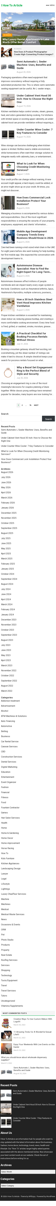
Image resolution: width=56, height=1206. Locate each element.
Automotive (6, 726)
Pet (2, 934)
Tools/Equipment (9, 980)
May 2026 (6, 487)
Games (4, 812)
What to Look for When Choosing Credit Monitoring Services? (33, 167)
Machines (5, 904)
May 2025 (6, 548)
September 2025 (9, 528)
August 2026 (7, 472)
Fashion (5, 787)
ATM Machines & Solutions (14, 716)
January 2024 (7, 614)
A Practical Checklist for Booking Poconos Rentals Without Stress (32, 336)
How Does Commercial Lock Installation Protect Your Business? (33, 201)
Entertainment (7, 777)
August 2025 (7, 533)
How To (4, 853)
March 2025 (6, 558)
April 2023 (6, 660)
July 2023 (5, 645)
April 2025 (6, 553)
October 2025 (7, 523)
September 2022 (9, 680)
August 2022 (7, 685)
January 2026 (7, 507)
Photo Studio (7, 939)
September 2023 (9, 635)
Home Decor (7, 838)
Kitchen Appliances (10, 863)
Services (5, 965)
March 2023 (6, 665)
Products (5, 945)
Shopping (5, 970)
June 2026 (6, 482)
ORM (3, 929)
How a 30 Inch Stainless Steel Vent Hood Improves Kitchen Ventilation (34, 302)
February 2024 (8, 609)
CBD (3, 751)
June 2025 (6, 543)
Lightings (5, 889)
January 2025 (7, 569)
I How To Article (11, 5)
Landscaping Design (11, 868)
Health (4, 823)
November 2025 (8, 518)
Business (7, 35)
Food (3, 802)
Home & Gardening (10, 833)
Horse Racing (7, 848)
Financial (5, 792)
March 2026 (6, 497)
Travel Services (8, 990)
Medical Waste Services (12, 914)
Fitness (4, 797)
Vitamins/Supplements (12, 1006)
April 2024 (6, 599)
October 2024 (7, 574)
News (4, 919)
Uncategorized (8, 1001)
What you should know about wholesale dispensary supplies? (24, 1058)
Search (4, 414)
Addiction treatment (10, 701)
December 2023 (8, 619)
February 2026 (8, 502)
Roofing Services (9, 960)
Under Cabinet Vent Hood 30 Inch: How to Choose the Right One (35, 99)
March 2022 (6, 691)
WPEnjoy (32, 1196)
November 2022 (8, 670)
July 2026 (5, 477)
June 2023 (6, 650)
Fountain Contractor (10, 807)
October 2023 (7, 630)
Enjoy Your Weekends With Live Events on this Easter (34, 1045)
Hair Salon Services (10, 818)
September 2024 (9, 579)
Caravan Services (9, 746)
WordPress (50, 1196)
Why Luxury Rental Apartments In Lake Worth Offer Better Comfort (25, 41)
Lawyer (4, 873)
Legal (3, 878)
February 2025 (8, 563)
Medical (5, 909)
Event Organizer (8, 782)
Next (36, 405)
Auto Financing (8, 721)
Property (5, 950)
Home (4, 828)
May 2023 (6, 655)
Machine (5, 899)
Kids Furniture (7, 858)
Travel (4, 985)
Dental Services (8, 761)
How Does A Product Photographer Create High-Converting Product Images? (33, 53)
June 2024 (6, 594)
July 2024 (5, 589)
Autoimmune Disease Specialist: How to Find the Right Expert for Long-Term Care (33, 270)
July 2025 (5, 538)
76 (30, 405)
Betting (4, 731)
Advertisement (8, 706)
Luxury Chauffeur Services (13, 894)
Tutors (4, 995)
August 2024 (7, 584)
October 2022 (7, 675)
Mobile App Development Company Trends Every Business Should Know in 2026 (35, 234)
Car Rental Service (9, 741)
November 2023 (8, 624)
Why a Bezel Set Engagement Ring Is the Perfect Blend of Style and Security (34, 370)
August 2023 (7, 640)
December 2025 (8, 513)
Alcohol (4, 711)
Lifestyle (5, 884)
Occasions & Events (10, 924)
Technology (6, 975)
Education (5, 772)
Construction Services (11, 756)
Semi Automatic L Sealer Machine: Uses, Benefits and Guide (34, 65)
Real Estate (6, 955)
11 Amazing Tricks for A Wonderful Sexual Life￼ (32, 1033)
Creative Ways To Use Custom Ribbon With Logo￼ (33, 1020)
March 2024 (6, 604)
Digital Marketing (9, 767)
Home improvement (10, 843)
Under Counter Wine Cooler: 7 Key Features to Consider (34, 131)
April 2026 (6, 492)
